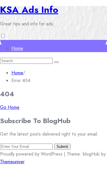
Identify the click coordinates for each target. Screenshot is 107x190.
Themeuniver (12, 161)
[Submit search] (56, 62)
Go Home (9, 107)
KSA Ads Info (29, 9)
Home (17, 48)
